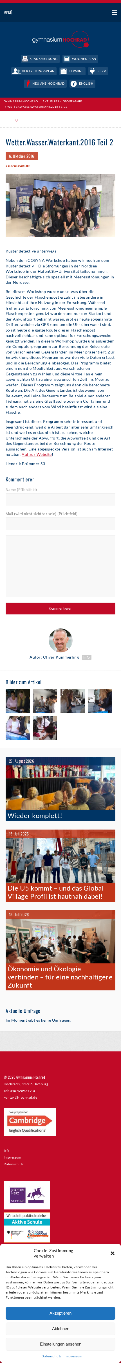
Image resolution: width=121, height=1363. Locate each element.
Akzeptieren (60, 1313)
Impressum (73, 1356)
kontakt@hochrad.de (20, 1097)
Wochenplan (84, 58)
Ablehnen (60, 1328)
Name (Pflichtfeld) (21, 489)
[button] (112, 1253)
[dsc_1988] (100, 701)
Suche (93, 13)
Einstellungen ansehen (60, 1344)
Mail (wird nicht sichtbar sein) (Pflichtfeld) (41, 514)
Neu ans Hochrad (48, 83)
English (86, 83)
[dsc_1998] (18, 701)
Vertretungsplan (38, 71)
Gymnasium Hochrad (21, 101)
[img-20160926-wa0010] (45, 701)
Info (86, 657)
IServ (101, 71)
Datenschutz (51, 1356)
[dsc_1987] (72, 701)
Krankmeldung (44, 58)
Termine (76, 71)
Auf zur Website (37, 454)
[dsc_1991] (45, 728)
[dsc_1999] (18, 728)
